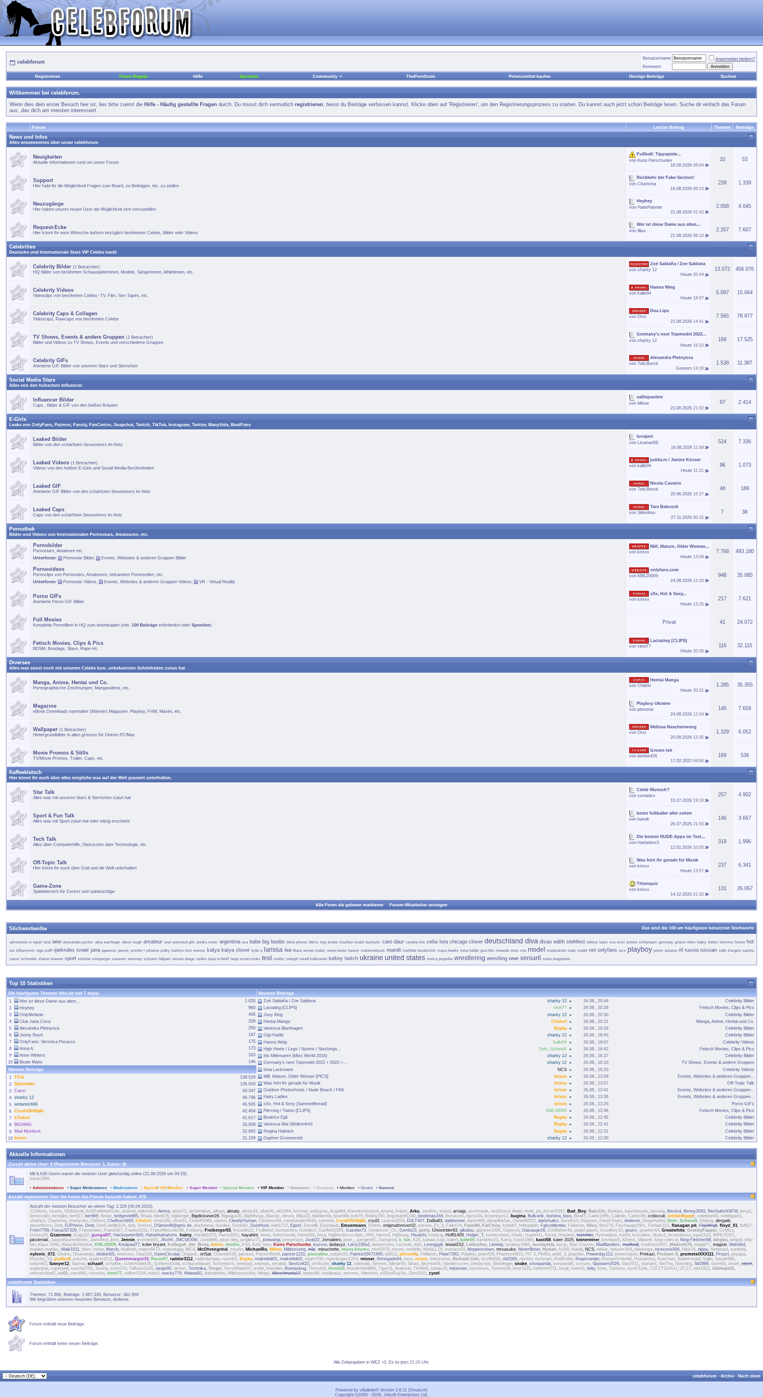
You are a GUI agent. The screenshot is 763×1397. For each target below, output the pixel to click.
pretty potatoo (665, 951)
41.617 (249, 1117)
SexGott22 (299, 1263)
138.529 (248, 1077)
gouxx (631, 1230)
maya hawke (448, 951)
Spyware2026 (606, 1263)
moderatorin (556, 951)
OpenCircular (167, 1253)
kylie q (257, 951)
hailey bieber (707, 942)
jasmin (123, 951)
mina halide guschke (477, 951)
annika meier (206, 942)
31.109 (249, 1137)
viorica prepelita (440, 959)
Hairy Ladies (275, 1096)
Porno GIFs (743, 1103)
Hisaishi (418, 1234)
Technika (197, 1268)
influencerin (25, 951)
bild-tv (314, 942)
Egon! (295, 1225)
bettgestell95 (126, 1215)
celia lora (437, 942)
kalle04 (644, 293)
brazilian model (351, 942)
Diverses (19, 663)
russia (692, 950)
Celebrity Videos (738, 1042)
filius (641, 230)
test (267, 958)
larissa (273, 949)
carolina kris (415, 942)
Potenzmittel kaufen (530, 76)
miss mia (518, 951)
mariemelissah (373, 951)
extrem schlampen (641, 942)
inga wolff (44, 951)
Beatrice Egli (275, 1117)
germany (666, 942)
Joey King (273, 1014)
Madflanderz (608, 1244)
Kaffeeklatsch (25, 772)
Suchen (728, 76)
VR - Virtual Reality (217, 581)
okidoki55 (105, 1253)
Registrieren (47, 76)
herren (740, 942)
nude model (577, 951)
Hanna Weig (275, 1042)
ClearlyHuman (242, 1220)
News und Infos (28, 137)
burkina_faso (558, 1215)
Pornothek (22, 529)
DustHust (259, 1225)
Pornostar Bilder (78, 557)
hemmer (726, 942)
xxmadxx (646, 795)
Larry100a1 (359, 1244)
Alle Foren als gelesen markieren (349, 904)
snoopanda (540, 1263)
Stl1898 (701, 1263)
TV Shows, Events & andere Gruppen (718, 1062)
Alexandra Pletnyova (39, 1028)
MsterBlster (529, 1249)
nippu (703, 1249)
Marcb (112, 1249)
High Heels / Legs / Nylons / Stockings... (302, 1048)
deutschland (503, 941)
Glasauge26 (533, 1230)
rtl (681, 950)
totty (591, 1268)
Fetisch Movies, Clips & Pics (726, 1007)
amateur (152, 942)
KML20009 (647, 575)
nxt (592, 950)
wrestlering (469, 958)
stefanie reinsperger (94, 959)
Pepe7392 (449, 1253)
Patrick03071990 (366, 1253)
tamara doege (183, 959)
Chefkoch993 (120, 1220)
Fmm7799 (39, 1230)
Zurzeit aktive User (27, 1164)
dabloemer (455, 1220)
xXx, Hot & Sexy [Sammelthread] (295, 1103)
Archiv (727, 1376)
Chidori (644, 685)
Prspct (722, 1253)
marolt (394, 950)
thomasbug (295, 1268)
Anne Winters (32, 1055)
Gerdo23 (407, 1230)
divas (546, 942)
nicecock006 (667, 1249)
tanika (201, 959)
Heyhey (27, 1007)
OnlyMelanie (31, 1014)
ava (245, 942)
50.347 (249, 1090)
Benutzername (657, 58)
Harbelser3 (648, 842)
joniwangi (271, 1239)
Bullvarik (536, 1215)
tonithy (279, 959)
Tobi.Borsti (647, 363)
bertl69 (91, 1215)
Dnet (89, 1225)
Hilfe (198, 76)
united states (405, 958)
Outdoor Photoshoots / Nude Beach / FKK (303, 1089)
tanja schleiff (218, 959)
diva (531, 941)
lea (288, 950)
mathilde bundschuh (419, 951)
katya (213, 950)
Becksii (674, 1211)
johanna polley (158, 951)
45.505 (249, 1104)
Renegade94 (389, 1258)
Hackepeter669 (128, 1234)
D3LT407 (415, 1220)
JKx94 (167, 1239)
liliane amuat (303, 951)
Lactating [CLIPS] (280, 1007)
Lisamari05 (647, 442)
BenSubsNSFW (723, 1211)
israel (82, 950)
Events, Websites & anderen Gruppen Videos (148, 581)
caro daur (393, 942)
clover (476, 942)
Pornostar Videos (80, 581)
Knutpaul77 (129, 1244)
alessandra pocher (78, 942)
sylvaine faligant (157, 959)
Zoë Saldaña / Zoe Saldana (289, 1000)
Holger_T (475, 1234)
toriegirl (292, 959)
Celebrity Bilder (739, 1000)
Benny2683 (694, 1211)
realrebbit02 (291, 1258)
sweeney (135, 959)
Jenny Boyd (31, 1034)
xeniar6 (530, 958)
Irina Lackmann (278, 1069)
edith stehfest (569, 942)
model (536, 949)
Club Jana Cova (34, 1021)
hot (750, 942)
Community (325, 76)
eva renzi (617, 942)
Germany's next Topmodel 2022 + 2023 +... (305, 1062)
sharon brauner (51, 959)
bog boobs (328, 942)
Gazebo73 (356, 1230)
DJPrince (74, 1225)
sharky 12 (647, 269)
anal (167, 942)
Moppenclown (480, 1249)
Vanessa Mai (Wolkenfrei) (288, 1123)
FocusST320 (64, 1230)
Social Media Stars (32, 380)
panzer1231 (293, 1253)
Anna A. (26, 1048)
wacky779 (172, 1273)
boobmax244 (430, 1215)
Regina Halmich (278, 1131)
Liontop (496, 1244)
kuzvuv (320, 1244)
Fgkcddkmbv (552, 1225)
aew (56, 942)
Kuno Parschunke (654, 160)
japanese (109, 951)
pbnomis (645, 709)
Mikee (643, 403)
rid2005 (510, 1258)
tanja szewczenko (245, 959)
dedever (632, 1220)
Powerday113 (599, 1253)
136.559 (248, 1083)
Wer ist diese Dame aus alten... (49, 1001)
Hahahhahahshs (161, 1234)
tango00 (163, 1268)
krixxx (643, 551)
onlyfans (607, 950)
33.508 (249, 1124)
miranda (502, 951)
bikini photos (297, 942)
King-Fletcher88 (695, 1239)
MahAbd (737, 1244)
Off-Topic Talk (740, 1083)
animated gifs (183, 942)
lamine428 (647, 755)
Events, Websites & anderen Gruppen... (716, 1076)
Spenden (249, 76)
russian (708, 950)
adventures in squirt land (30, 942)
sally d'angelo (730, 951)
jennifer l (138, 951)
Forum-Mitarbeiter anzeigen (418, 904)
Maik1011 (70, 1249)
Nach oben (749, 1376)
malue (320, 951)
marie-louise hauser (343, 951)
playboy (639, 949)
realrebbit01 (266, 1258)
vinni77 (644, 646)
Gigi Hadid (273, 1034)
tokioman (458, 1268)
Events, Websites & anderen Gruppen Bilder (143, 557)
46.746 (249, 1097)
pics (622, 951)
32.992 (249, 1131)
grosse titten (685, 942)
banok (643, 819)
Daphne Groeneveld (282, 1137)
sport (70, 958)
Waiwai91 (193, 1273)
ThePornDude (420, 76)
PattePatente (649, 207)
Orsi (641, 316)
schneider (29, 959)
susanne (119, 959)
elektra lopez (597, 942)
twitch (351, 958)
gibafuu (467, 1230)
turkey (336, 958)
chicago (458, 942)
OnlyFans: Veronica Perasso (47, 1041)
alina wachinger (107, 942)
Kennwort (652, 66)
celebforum (705, 1376)
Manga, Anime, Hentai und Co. (725, 1021)
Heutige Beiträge (646, 76)
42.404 (249, 1110)
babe (255, 942)
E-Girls (17, 419)
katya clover (235, 950)
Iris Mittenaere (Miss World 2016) (295, 1055)
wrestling (497, 958)
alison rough (132, 942)
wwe (514, 958)
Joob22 (312, 1239)
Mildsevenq (295, 1249)
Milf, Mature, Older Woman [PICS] (295, 1076)
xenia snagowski (556, 959)
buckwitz (373, 942)
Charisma (646, 183)
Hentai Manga (276, 1021)
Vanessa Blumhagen (283, 1028)
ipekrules (64, 950)
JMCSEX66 (186, 1239)
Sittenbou (646, 512)
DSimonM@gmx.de (173, 1225)
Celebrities (22, 247)
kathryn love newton (188, 951)
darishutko (548, 1220)
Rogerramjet (587, 1258)
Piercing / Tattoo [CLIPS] (286, 1110)
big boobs (273, 942)
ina (12, 951)
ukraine (371, 958)
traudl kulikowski (313, 959)
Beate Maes (31, 1061)
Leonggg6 (433, 1244)
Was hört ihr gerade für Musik (292, 1083)
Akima (164, 1211)
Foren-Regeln (133, 76)
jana (95, 950)
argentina (229, 942)
